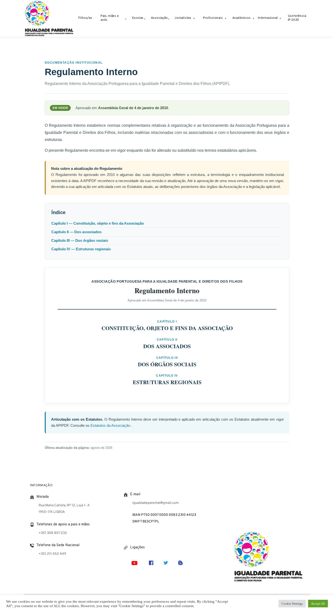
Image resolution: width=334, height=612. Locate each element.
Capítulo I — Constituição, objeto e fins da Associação (97, 223)
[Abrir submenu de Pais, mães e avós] (125, 18)
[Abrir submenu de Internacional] (280, 18)
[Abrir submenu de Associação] (169, 18)
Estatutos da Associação (110, 425)
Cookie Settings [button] (292, 603)
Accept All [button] (318, 603)
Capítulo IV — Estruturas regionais (81, 249)
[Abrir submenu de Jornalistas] (194, 18)
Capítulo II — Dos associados (76, 232)
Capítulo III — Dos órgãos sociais (79, 240)
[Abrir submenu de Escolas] (145, 18)
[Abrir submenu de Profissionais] (225, 18)
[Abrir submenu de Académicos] (253, 18)
